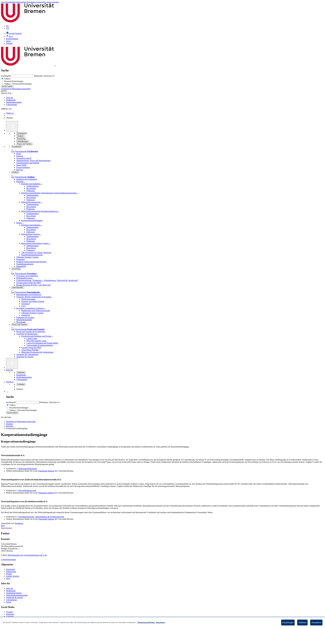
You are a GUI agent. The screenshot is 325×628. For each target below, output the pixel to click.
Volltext (7, 79)
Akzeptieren (316, 622)
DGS (8, 578)
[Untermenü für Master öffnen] (23, 223)
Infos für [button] (9, 370)
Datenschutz (11, 571)
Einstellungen (287, 622)
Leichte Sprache (12, 576)
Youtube (9, 612)
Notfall (9, 574)
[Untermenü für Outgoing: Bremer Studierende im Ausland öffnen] (52, 297)
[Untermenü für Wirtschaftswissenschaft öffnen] (41, 202)
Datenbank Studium (46, 471)
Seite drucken (6, 528)
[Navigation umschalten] (55, 65)
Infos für (9, 98)
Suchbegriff (6, 76)
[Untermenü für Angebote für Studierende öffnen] (38, 334)
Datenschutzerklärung (146, 622)
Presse (8, 602)
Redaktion (19, 523)
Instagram (10, 614)
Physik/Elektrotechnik (27, 490)
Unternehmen (11, 104)
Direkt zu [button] (10, 382)
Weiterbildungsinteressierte (17, 595)
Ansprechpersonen (8, 559)
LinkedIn (9, 616)
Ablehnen (302, 622)
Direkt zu (10, 113)
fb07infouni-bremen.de (27, 555)
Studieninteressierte (14, 102)
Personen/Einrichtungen (13, 81)
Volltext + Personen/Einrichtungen (18, 84)
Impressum (10, 569)
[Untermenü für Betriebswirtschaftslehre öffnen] (41, 184)
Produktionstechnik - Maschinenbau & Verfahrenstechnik (41, 517)
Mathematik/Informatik (27, 469)
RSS (3, 526)
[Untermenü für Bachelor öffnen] (24, 182)
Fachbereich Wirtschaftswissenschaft (15, 89)
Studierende (11, 100)
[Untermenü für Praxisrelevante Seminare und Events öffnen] (52, 336)
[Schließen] (12, 149)
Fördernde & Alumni (14, 597)
